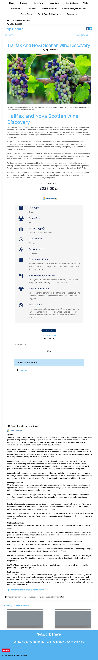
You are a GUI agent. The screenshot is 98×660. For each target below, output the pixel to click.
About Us (31, 8)
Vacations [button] (54, 3)
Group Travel (26, 14)
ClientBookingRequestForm (74, 8)
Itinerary (9, 35)
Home (11, 3)
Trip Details (14, 29)
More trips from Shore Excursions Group (27, 590)
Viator (86, 3)
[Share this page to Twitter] (90, 28)
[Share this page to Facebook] (87, 28)
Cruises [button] (23, 3)
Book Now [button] (38, 3)
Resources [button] (15, 8)
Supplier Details (80, 35)
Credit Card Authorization (49, 14)
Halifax (24, 370)
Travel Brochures (49, 8)
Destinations (72, 3)
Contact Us (72, 14)
